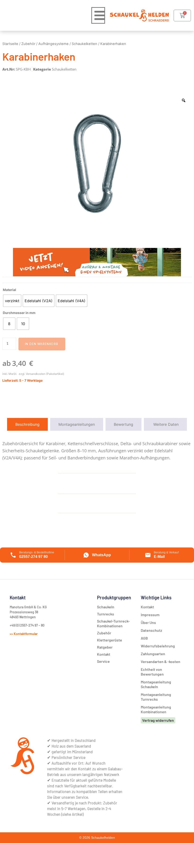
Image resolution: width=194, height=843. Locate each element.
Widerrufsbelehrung (158, 646)
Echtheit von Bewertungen (152, 671)
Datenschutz (151, 630)
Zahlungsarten (153, 653)
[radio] (12, 301)
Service (103, 661)
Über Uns (148, 622)
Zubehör (28, 44)
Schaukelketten (84, 44)
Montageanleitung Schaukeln (156, 684)
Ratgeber (105, 647)
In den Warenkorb (41, 344)
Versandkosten (35, 374)
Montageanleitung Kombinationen (156, 709)
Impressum (150, 614)
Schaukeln (105, 607)
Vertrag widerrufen (158, 720)
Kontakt (147, 607)
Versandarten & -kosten (160, 661)
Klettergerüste (109, 640)
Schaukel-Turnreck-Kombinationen (113, 623)
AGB (144, 638)
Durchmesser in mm (19, 312)
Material (9, 289)
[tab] (27, 424)
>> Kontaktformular (24, 634)
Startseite (10, 44)
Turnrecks (105, 614)
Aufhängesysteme (53, 44)
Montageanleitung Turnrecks (156, 696)
